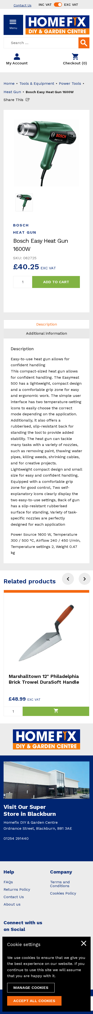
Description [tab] (46, 324)
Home (9, 83)
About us (12, 904)
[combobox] (46, 42)
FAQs (8, 882)
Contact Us (14, 897)
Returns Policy (17, 889)
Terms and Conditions (60, 884)
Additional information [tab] (46, 333)
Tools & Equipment (36, 83)
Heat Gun (12, 92)
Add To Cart (56, 282)
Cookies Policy (63, 893)
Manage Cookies (30, 987)
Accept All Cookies (34, 1000)
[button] (85, 579)
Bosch (21, 225)
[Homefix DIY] (57, 24)
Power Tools (70, 83)
